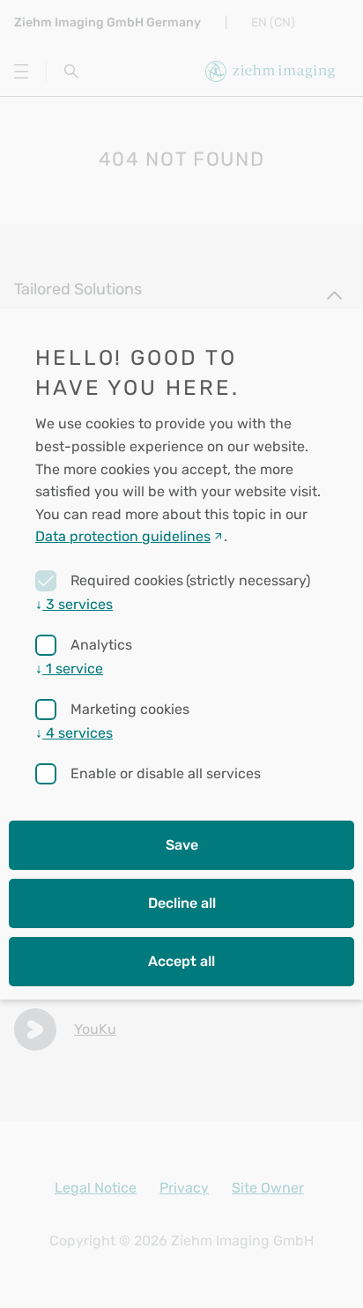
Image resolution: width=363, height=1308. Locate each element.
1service (69, 668)
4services (74, 733)
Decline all (182, 903)
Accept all (181, 961)
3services (74, 604)
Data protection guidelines (123, 536)
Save (182, 844)
